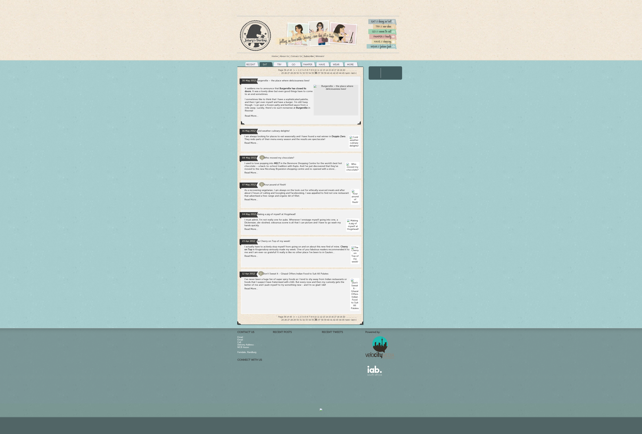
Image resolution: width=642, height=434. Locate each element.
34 (309, 73)
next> (348, 73)
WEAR (336, 64)
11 (318, 70)
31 (301, 73)
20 (344, 70)
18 (338, 70)
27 (288, 73)
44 (340, 73)
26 (285, 73)
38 (322, 73)
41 (331, 73)
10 (315, 70)
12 (321, 70)
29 (294, 73)
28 (291, 73)
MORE (350, 64)
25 (282, 73)
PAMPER (307, 64)
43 (337, 73)
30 (297, 73)
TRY (279, 64)
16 (332, 70)
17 (335, 70)
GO (293, 64)
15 (330, 70)
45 (343, 73)
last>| (354, 73)
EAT (265, 64)
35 (312, 73)
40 (328, 73)
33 (306, 73)
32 (303, 73)
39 (325, 73)
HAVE (322, 64)
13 (324, 70)
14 (327, 70)
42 (334, 73)
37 (319, 73)
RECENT (250, 64)
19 (341, 70)
